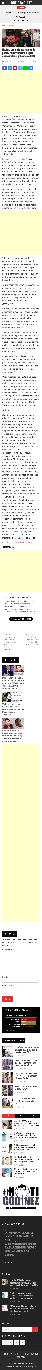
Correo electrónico (10, 986)
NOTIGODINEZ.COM (23, 1363)
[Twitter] (19, 21)
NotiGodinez (22, 61)
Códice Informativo (25, 543)
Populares (11, 64)
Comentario (7, 950)
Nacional (34, 61)
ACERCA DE (14, 1354)
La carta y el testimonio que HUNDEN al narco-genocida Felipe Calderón (26, 1101)
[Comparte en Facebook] (4, 68)
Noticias (5, 64)
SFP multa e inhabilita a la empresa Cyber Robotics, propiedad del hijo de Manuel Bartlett (26, 1171)
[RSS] (27, 21)
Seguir (29, 1208)
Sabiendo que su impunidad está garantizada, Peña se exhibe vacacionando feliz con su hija (31, 641)
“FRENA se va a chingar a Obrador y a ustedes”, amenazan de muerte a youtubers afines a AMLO (26, 1147)
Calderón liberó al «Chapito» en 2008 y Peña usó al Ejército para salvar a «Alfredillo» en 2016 (26, 1076)
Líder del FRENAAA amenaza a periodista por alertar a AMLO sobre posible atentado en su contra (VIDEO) (26, 1123)
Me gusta (13, 1208)
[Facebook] (14, 21)
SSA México (12, 1030)
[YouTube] (23, 21)
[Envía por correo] (30, 68)
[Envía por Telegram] (20, 68)
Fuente (9, 1263)
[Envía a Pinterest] (15, 68)
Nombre (6, 977)
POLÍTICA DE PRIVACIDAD (29, 1354)
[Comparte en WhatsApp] (25, 68)
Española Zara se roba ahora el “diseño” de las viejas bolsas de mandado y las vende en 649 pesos (25, 1135)
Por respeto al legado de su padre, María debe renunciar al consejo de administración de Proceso (27, 1063)
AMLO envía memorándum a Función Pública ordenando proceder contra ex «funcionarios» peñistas (11, 642)
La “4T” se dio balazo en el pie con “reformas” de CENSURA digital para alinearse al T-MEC (27, 1050)
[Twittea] (10, 68)
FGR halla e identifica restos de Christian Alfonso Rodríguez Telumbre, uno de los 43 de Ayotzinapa (26, 1159)
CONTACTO (21, 1357)
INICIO (6, 1354)
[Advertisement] (21, 92)
